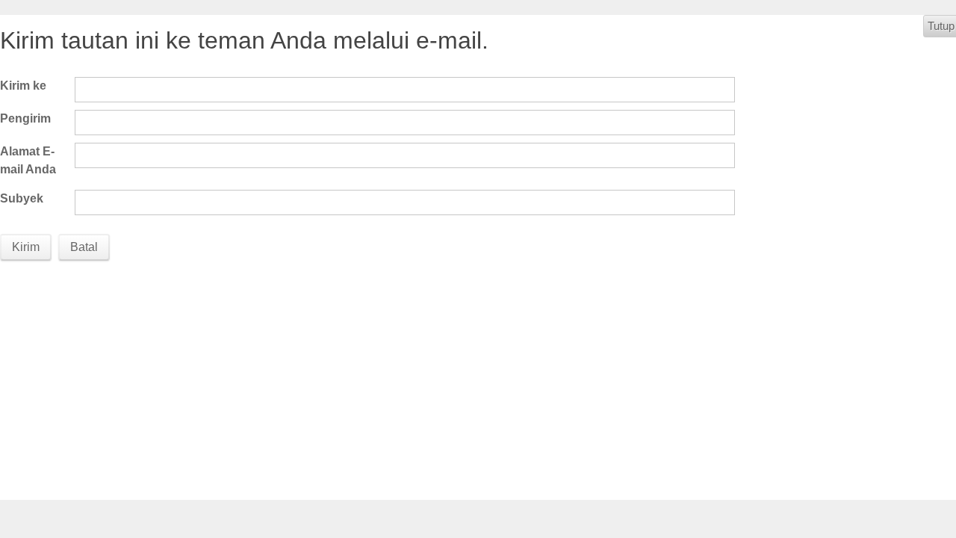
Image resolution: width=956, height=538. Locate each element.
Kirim (26, 247)
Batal (84, 247)
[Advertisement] (500, 380)
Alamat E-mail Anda (28, 160)
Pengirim (25, 118)
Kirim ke (23, 85)
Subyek (21, 198)
